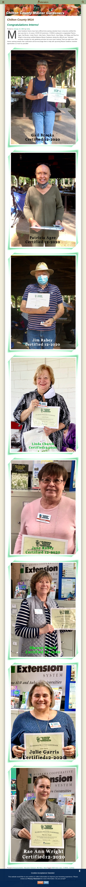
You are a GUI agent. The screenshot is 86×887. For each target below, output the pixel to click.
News (45, 868)
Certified (71, 868)
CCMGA (65, 868)
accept (40, 882)
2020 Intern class (57, 868)
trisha (28, 29)
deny (46, 882)
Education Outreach (30, 868)
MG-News (40, 868)
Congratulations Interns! (23, 24)
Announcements (18, 868)
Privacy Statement (34, 878)
